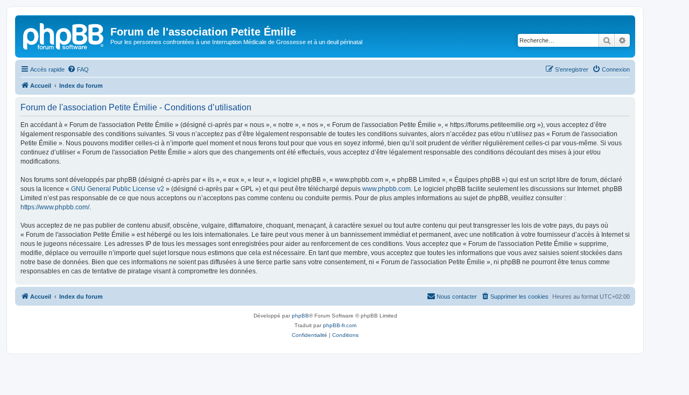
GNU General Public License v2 (117, 189)
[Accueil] (64, 35)
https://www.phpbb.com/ (54, 207)
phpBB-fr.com (339, 325)
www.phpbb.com (386, 189)
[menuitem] (78, 69)
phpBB (300, 316)
